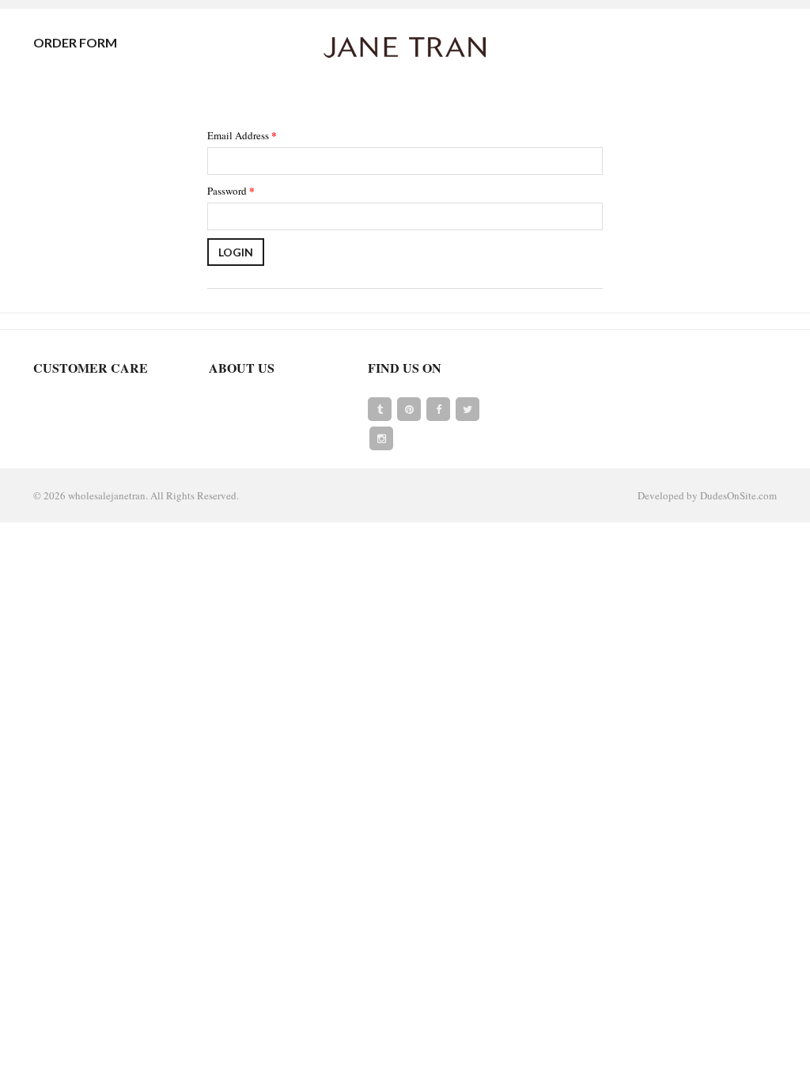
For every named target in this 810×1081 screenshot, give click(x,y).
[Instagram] (381, 438)
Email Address (242, 134)
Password (231, 190)
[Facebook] (438, 409)
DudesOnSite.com (738, 495)
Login (235, 252)
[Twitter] (467, 409)
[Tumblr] (380, 409)
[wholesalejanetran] (404, 47)
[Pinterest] (409, 409)
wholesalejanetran (107, 495)
